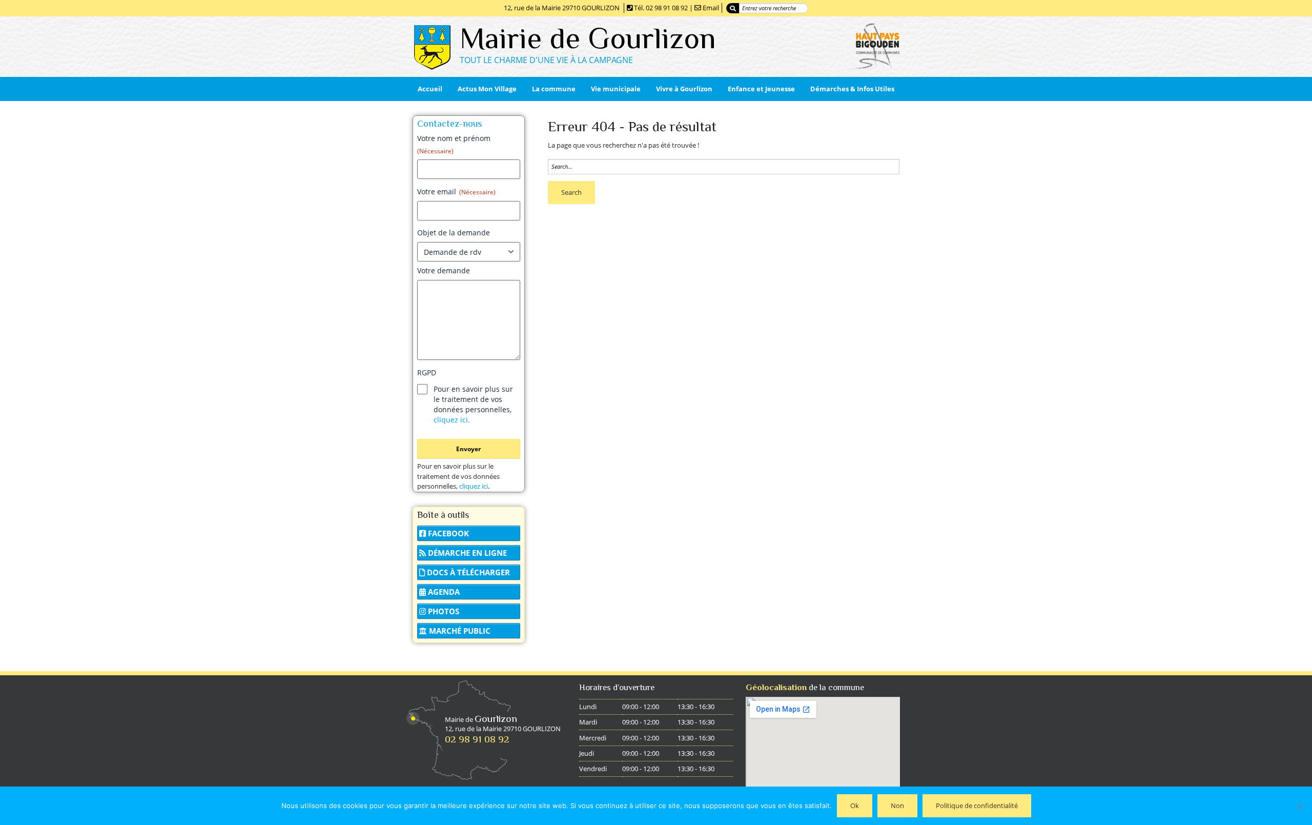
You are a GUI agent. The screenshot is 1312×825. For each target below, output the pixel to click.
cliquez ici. (452, 420)
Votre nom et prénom (453, 144)
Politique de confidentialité (977, 805)
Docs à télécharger (467, 572)
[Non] (1299, 806)
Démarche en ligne (466, 553)
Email (711, 7)
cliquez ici (473, 486)
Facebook (447, 533)
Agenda (443, 592)
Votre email (456, 191)
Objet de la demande (453, 232)
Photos (442, 611)
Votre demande (443, 270)
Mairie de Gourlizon (588, 38)
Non (897, 805)
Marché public (458, 631)
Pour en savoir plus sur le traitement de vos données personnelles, (473, 404)
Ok (854, 805)
